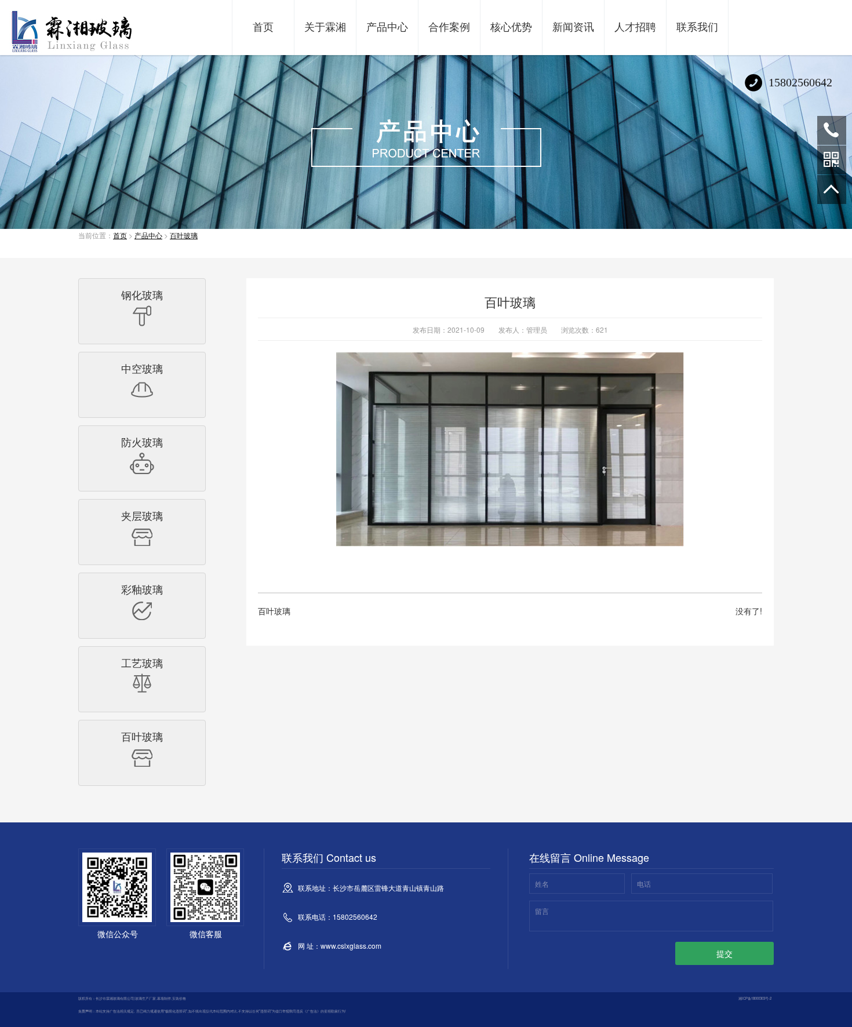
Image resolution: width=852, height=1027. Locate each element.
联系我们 (697, 26)
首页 (263, 26)
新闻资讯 (573, 26)
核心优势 (511, 26)
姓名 (542, 883)
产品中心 (387, 26)
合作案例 (449, 26)
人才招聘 (635, 26)
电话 (644, 883)
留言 (542, 911)
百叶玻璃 (184, 235)
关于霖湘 (325, 26)
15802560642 (831, 130)
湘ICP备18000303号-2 (754, 998)
